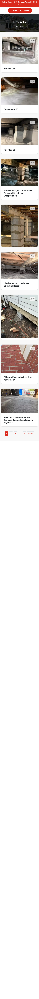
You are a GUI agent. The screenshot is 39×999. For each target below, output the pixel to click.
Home (16, 26)
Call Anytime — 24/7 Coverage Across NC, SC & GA (19, 3)
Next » (30, 434)
